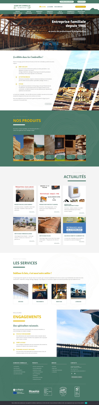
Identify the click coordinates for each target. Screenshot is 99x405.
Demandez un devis (80, 6)
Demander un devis (77, 377)
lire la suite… (32, 211)
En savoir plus (48, 103)
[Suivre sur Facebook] (72, 373)
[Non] (97, 403)
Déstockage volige (45, 236)
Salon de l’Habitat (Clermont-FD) (74, 236)
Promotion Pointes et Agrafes (48, 204)
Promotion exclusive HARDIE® (23, 204)
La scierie (50, 6)
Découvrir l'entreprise (79, 39)
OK (86, 402)
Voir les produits (18, 157)
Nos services (58, 6)
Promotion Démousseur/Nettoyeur (71, 205)
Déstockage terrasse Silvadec (23, 233)
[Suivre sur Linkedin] (75, 373)
